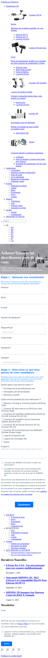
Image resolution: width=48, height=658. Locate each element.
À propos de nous (18, 517)
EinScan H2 (20, 102)
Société (9, 210)
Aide (13, 203)
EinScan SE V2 (22, 37)
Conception (15, 170)
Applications (11, 168)
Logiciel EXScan (22, 39)
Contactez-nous (17, 526)
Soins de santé (16, 175)
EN (12, 228)
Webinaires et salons (19, 186)
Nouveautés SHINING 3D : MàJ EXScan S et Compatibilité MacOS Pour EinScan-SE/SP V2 (26, 580)
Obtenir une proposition (20, 544)
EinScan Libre (21, 67)
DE (12, 232)
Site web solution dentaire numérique (21, 555)
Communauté (16, 214)
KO (12, 236)
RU (12, 230)
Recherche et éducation (20, 179)
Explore (9, 184)
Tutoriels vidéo (16, 206)
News (13, 195)
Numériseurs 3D (12, 6)
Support (9, 199)
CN (12, 241)
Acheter (14, 197)
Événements (15, 192)
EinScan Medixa (22, 72)
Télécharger (15, 201)
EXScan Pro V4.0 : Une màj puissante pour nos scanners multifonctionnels (25, 566)
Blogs (13, 190)
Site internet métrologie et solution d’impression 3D (26, 552)
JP (12, 239)
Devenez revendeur (18, 548)
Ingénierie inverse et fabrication (23, 173)
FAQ (13, 530)
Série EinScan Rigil (23, 70)
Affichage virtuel (17, 181)
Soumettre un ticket (18, 208)
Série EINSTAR (22, 133)
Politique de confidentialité (11, 656)
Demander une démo (19, 546)
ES (12, 234)
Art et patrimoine (17, 177)
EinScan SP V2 (22, 35)
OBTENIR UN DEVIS (15, 217)
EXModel (20, 157)
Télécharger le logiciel (19, 533)
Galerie (13, 188)
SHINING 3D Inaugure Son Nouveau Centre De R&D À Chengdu (25, 593)
